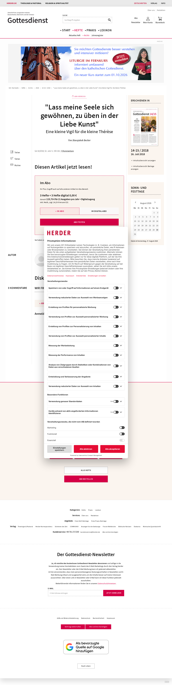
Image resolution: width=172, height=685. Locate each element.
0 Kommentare (67, 151)
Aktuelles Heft (74, 35)
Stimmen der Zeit (61, 526)
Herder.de (12, 3)
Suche (64, 15)
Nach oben (86, 666)
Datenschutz (85, 618)
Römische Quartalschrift (152, 526)
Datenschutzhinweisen (107, 583)
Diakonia (137, 526)
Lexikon (106, 30)
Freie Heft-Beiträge (82, 521)
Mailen (18, 165)
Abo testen (79, 222)
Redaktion (161, 10)
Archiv (86, 35)
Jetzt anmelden (113, 593)
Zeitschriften (140, 3)
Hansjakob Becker (82, 140)
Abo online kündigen (110, 532)
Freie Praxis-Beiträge (98, 521)
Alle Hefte (86, 470)
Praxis (91, 30)
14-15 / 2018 (46, 88)
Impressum (111, 618)
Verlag (154, 3)
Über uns (151, 10)
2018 (37, 88)
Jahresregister (97, 35)
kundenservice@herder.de (90, 532)
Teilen (17, 152)
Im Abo (60, 211)
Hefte (78, 30)
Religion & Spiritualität (57, 3)
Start (66, 30)
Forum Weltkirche (109, 526)
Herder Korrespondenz (43, 526)
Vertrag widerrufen (73, 626)
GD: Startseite (14, 88)
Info (163, 3)
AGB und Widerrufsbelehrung (67, 618)
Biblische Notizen (124, 526)
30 (157, 230)
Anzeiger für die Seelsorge (90, 526)
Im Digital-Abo (99, 211)
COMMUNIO (74, 526)
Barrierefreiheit (98, 618)
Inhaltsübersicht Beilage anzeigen (142, 167)
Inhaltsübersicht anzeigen (144, 160)
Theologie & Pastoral (31, 3)
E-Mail (50, 588)
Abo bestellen (86, 479)
